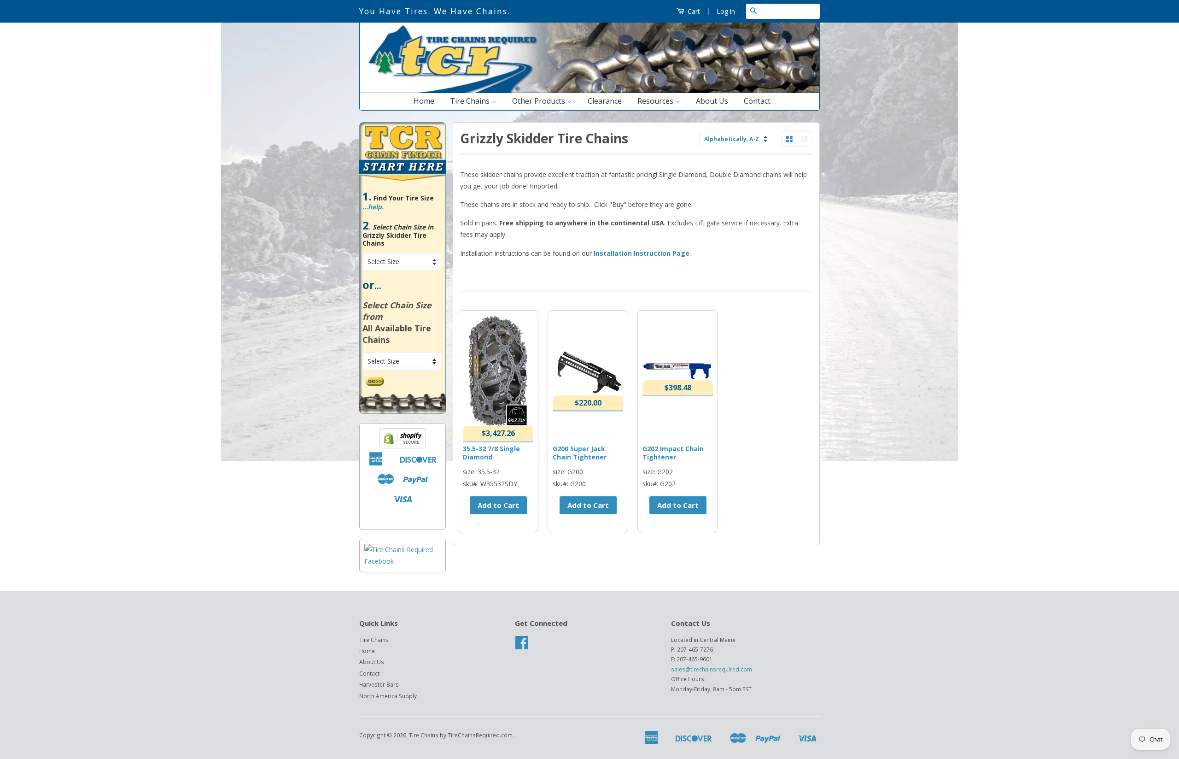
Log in (726, 11)
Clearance (605, 101)
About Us (712, 101)
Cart (693, 11)
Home (424, 101)
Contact (757, 101)
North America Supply (388, 696)
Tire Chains (470, 101)
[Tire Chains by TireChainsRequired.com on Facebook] (522, 645)
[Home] (589, 90)
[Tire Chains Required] (402, 561)
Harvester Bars (379, 684)
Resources (656, 101)
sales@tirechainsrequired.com (711, 669)
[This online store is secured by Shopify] (402, 445)
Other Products (539, 101)
